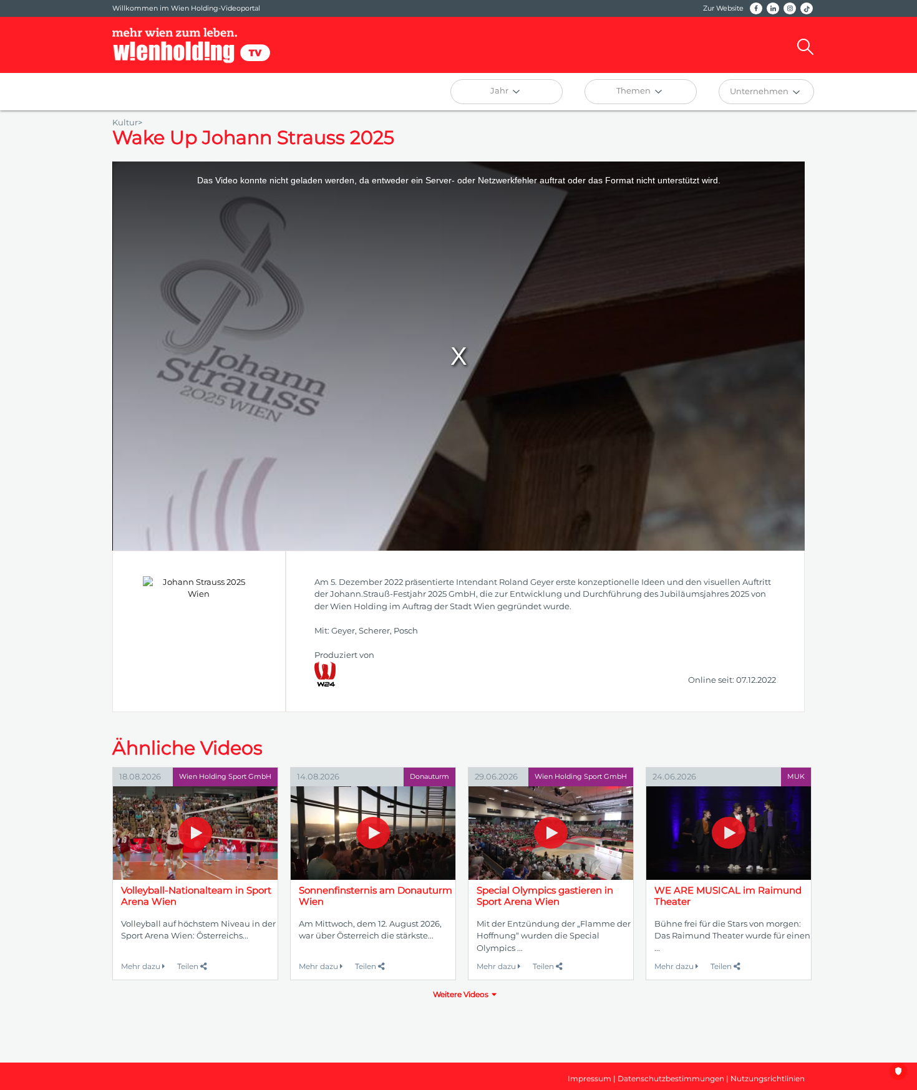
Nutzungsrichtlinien (767, 1078)
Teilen (188, 966)
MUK (796, 776)
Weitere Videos (460, 994)
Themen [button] (634, 90)
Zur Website (723, 8)
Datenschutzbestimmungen (671, 1078)
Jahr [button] (500, 90)
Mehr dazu (141, 966)
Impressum (589, 1078)
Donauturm (429, 776)
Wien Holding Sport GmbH (225, 776)
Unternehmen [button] (760, 91)
